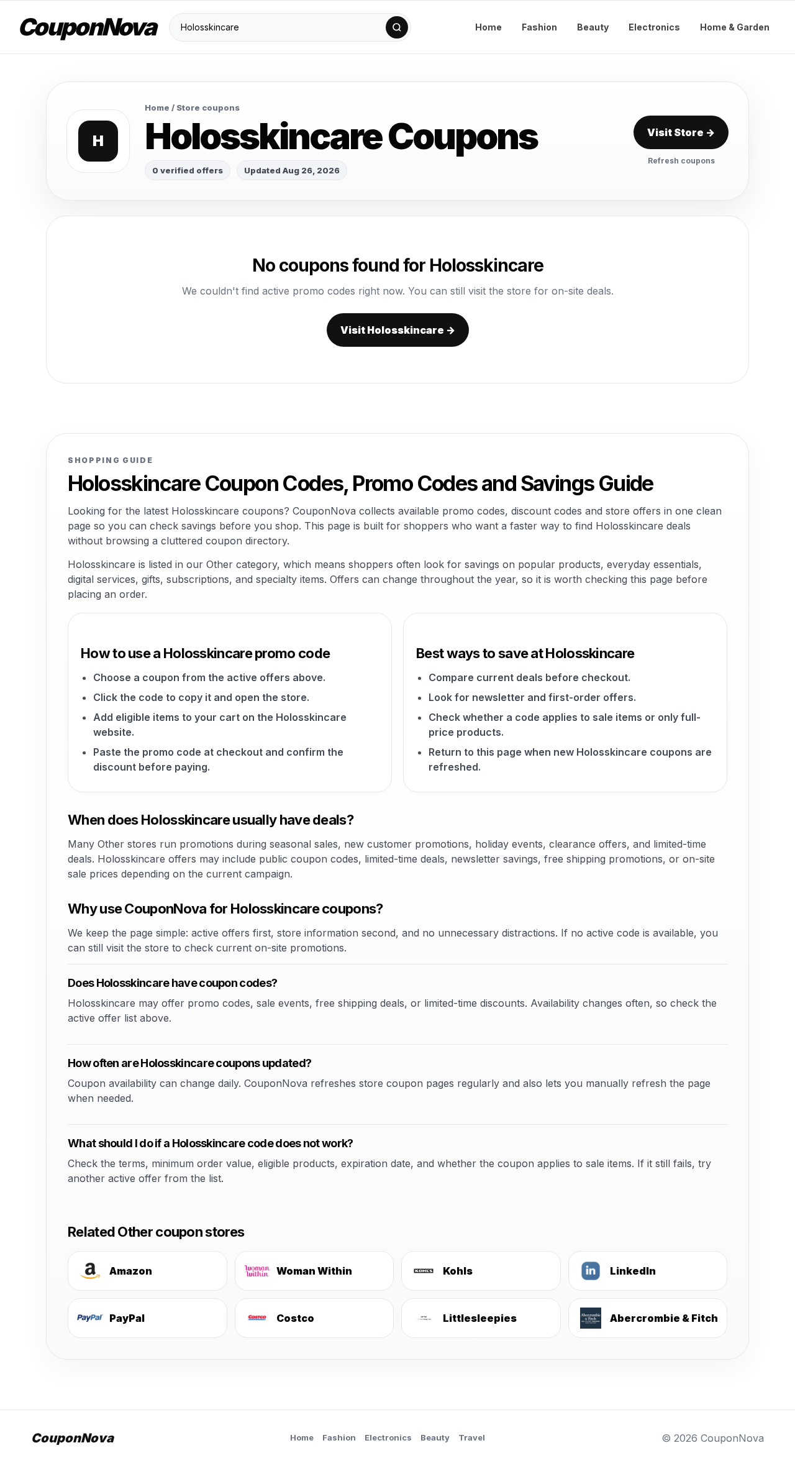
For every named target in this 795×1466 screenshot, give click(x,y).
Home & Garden (735, 27)
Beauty (593, 27)
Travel (471, 1437)
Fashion (539, 27)
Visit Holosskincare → (397, 330)
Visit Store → (681, 132)
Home (488, 27)
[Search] (397, 27)
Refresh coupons (681, 160)
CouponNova (86, 26)
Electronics (654, 27)
